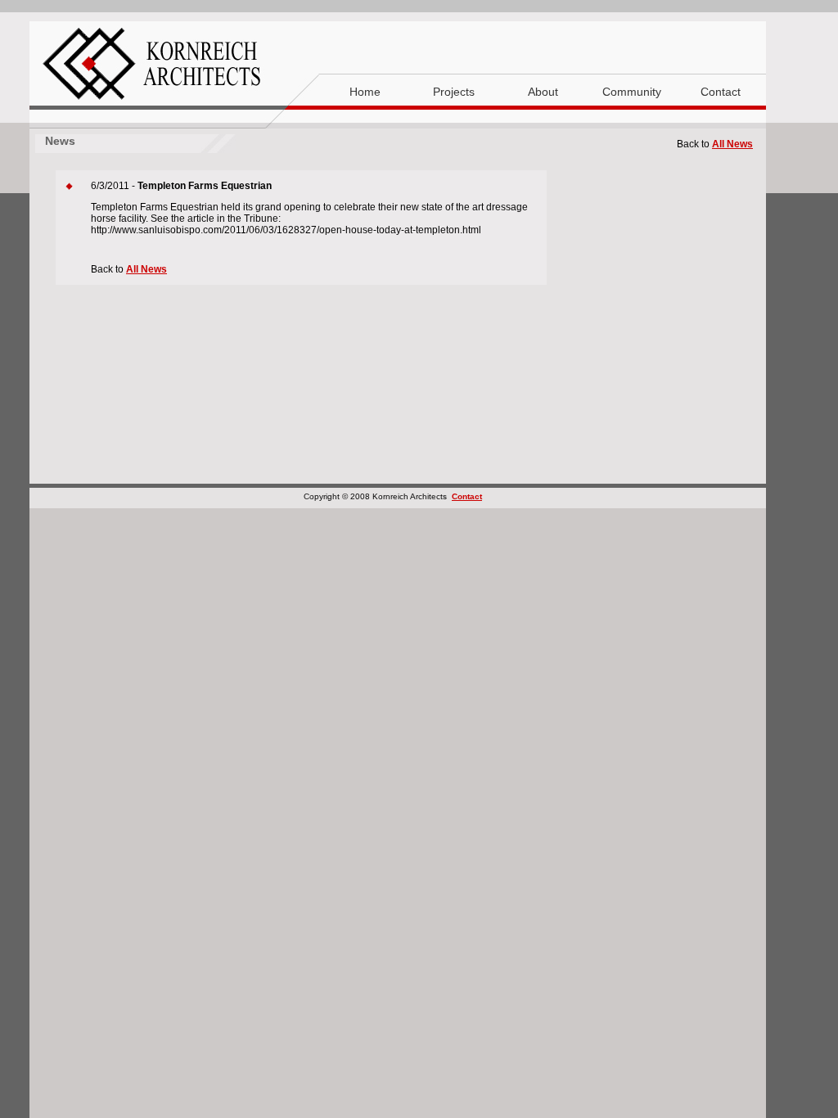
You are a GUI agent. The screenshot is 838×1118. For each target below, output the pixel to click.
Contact (721, 91)
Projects (454, 91)
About (543, 91)
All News (732, 144)
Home (365, 91)
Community (631, 91)
